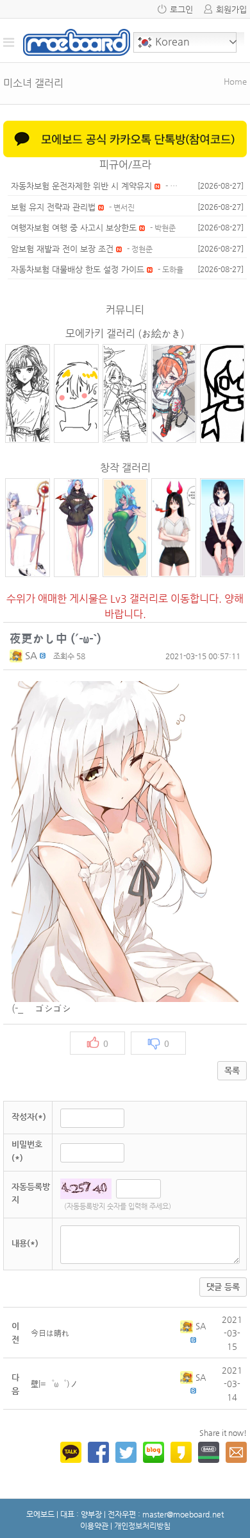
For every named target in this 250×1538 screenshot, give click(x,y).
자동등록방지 (31, 1193)
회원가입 (231, 9)
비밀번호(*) (27, 1150)
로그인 (181, 9)
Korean (171, 41)
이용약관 (94, 1525)
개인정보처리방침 (142, 1525)
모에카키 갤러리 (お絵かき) (125, 333)
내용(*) (25, 1243)
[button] (17, 655)
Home (235, 81)
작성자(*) (29, 1116)
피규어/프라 (125, 165)
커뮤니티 (125, 310)
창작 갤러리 (125, 468)
